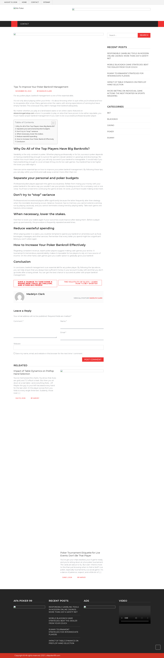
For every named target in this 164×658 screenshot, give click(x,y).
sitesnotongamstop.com (24, 113)
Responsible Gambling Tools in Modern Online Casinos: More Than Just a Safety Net (128, 56)
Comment (18, 321)
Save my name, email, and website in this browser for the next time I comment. (49, 353)
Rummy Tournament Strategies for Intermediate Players (63, 632)
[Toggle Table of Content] (52, 123)
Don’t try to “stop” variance (27, 131)
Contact (35, 2)
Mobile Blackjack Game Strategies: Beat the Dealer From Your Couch (63, 620)
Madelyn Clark (45, 91)
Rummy (110, 138)
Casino (110, 125)
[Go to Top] (158, 647)
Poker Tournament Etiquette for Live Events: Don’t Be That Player (80, 554)
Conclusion (20, 141)
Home (24, 2)
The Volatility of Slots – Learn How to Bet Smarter (81, 283)
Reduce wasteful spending (27, 136)
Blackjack (112, 119)
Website (17, 344)
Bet (109, 113)
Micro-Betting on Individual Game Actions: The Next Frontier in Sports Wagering (126, 93)
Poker (110, 131)
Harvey (36, 398)
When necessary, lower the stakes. (30, 134)
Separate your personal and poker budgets (33, 129)
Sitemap (46, 2)
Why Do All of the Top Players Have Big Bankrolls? (35, 126)
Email (63, 332)
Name (63, 321)
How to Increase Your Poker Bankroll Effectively (35, 139)
